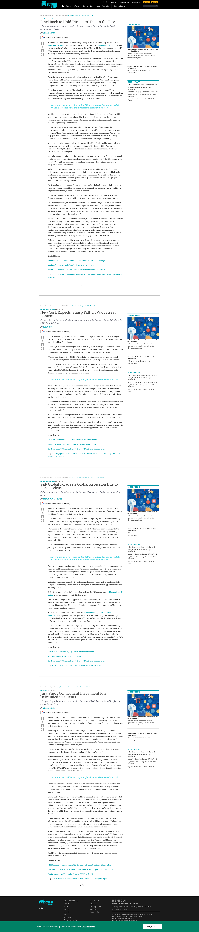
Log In (147, 2)
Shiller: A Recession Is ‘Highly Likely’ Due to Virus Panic (71, 652)
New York (91, 454)
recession (89, 665)
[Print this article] (42, 54)
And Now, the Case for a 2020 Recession (64, 656)
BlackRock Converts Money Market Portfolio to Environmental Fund (76, 270)
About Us (113, 2)
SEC (91, 879)
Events (98, 6)
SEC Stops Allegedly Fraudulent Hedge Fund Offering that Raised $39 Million (79, 865)
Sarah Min (47, 327)
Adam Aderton (58, 879)
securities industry (103, 454)
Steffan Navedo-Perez (52, 499)
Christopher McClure (74, 879)
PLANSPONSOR (132, 904)
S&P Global (99, 665)
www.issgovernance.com (120, 909)
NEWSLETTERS (136, 2)
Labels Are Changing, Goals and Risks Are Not (142, 92)
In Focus (76, 6)
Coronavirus (71, 454)
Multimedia (105, 6)
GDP (83, 665)
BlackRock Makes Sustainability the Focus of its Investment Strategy (76, 261)
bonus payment (59, 454)
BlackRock (71, 274)
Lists (91, 6)
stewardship (106, 274)
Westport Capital (101, 879)
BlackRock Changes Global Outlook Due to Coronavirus (71, 265)
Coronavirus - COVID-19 (47, 309)
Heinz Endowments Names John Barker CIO (142, 84)
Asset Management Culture (48, 19)
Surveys (85, 6)
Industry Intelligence (119, 6)
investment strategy (56, 45)
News (68, 6)
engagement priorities (107, 45)
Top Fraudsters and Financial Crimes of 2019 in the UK (70, 874)
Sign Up (155, 2)
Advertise (93, 909)
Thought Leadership (70, 920)
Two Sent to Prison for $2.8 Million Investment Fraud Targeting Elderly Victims (80, 869)
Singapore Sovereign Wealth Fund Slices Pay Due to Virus (72, 444)
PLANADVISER (121, 904)
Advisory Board (124, 2)
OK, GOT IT (152, 927)
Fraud (86, 879)
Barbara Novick (59, 274)
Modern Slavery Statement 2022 (123, 918)
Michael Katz (49, 33)
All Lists (66, 912)
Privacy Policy (88, 927)
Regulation (43, 690)
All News (67, 906)
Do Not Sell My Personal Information (124, 921)
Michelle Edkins (94, 274)
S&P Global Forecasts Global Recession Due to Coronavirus (72, 440)
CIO (113, 904)
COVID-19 (82, 454)
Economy (76, 665)
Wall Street (60, 456)
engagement (81, 274)
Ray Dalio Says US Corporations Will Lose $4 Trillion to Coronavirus (76, 449)
